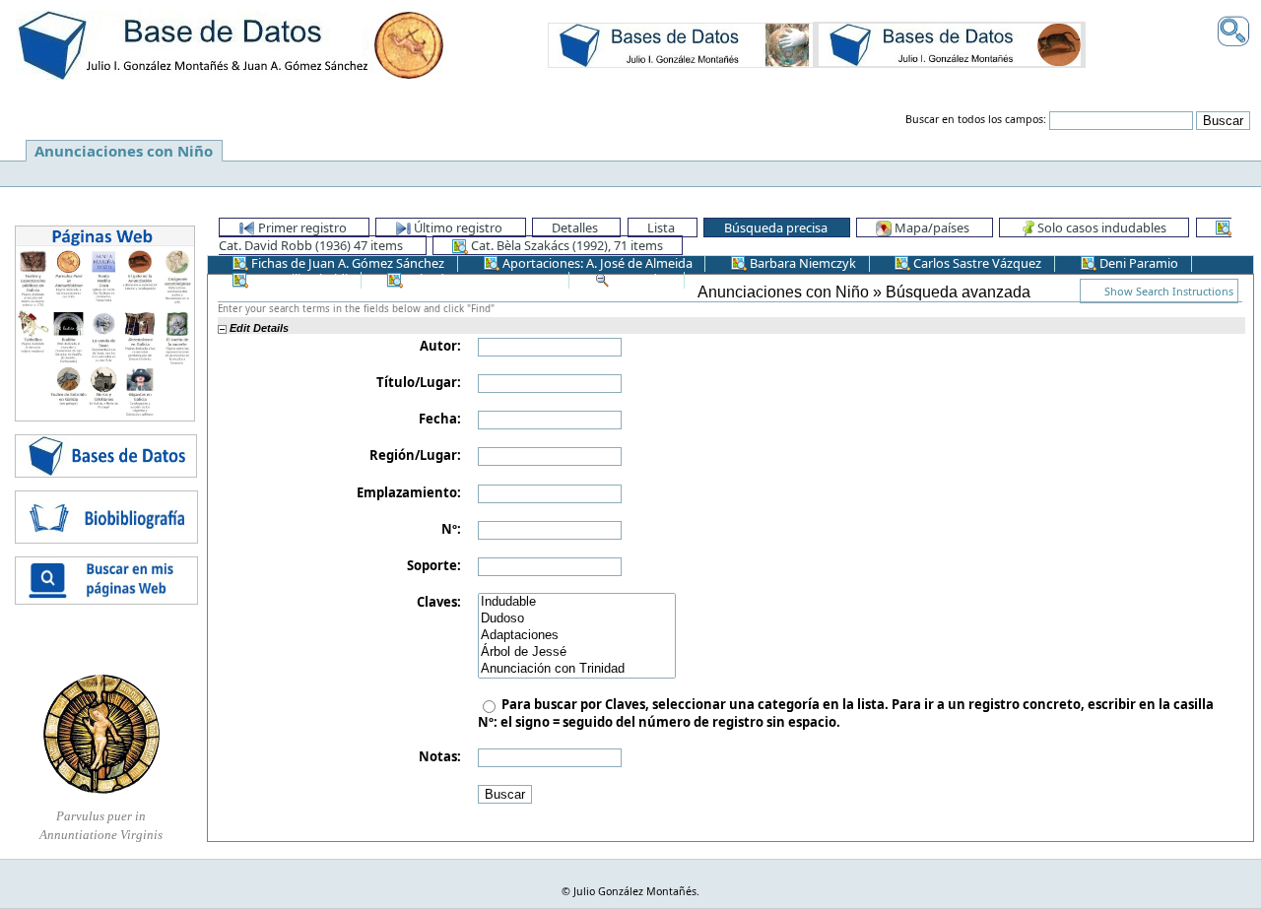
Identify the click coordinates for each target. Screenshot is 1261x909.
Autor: (440, 346)
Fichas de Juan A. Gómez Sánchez (346, 263)
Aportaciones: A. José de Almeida (596, 263)
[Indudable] (577, 602)
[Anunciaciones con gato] (950, 44)
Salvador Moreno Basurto (480, 279)
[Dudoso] (577, 619)
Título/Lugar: (418, 382)
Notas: (440, 756)
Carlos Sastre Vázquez (975, 263)
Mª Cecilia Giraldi (298, 279)
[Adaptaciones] (577, 635)
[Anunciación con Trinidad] (577, 669)
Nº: (451, 529)
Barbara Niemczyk (801, 263)
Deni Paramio (1137, 263)
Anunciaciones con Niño (123, 151)
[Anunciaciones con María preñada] (681, 44)
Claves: (439, 602)
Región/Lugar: (415, 455)
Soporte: (434, 565)
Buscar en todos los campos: (975, 119)
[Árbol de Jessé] (577, 652)
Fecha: (440, 418)
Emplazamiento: (409, 492)
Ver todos (641, 279)
